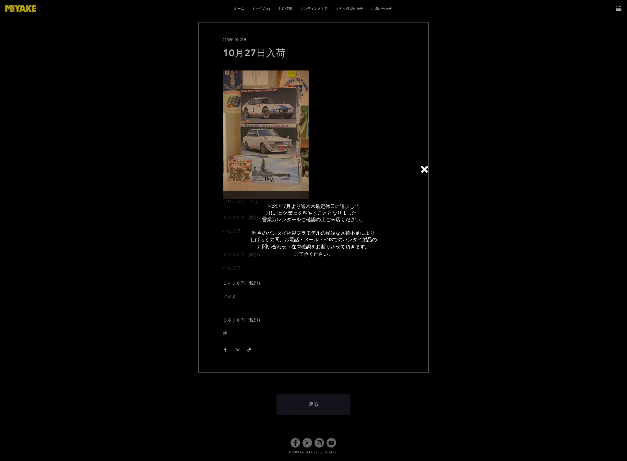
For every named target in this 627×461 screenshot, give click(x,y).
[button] (424, 169)
